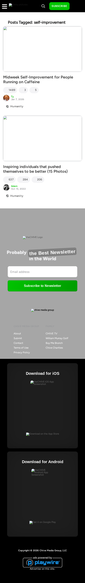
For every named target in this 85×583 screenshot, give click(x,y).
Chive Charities (54, 347)
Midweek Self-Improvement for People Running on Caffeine (38, 79)
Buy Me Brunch (54, 342)
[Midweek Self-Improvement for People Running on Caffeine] (42, 49)
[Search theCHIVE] (43, 6)
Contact (18, 342)
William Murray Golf (57, 338)
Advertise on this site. (42, 568)
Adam (14, 186)
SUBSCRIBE (59, 6)
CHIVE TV (51, 333)
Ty (12, 96)
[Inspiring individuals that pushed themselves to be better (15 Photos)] (42, 138)
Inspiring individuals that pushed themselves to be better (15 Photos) (35, 169)
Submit (18, 338)
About (17, 333)
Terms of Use (21, 347)
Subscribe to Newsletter (42, 285)
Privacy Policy (22, 352)
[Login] (76, 6)
